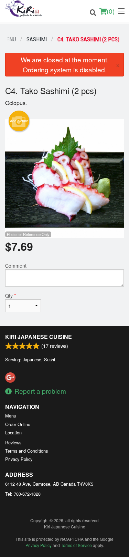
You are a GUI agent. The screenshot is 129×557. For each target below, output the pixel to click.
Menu (10, 415)
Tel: (23, 494)
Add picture (19, 120)
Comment (15, 265)
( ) (111, 11)
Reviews (13, 442)
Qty (10, 295)
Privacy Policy (18, 459)
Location (13, 432)
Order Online (17, 424)
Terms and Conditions (26, 450)
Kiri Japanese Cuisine (38, 337)
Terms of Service (76, 545)
